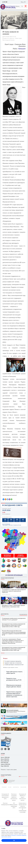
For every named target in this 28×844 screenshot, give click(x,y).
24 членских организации (14, 575)
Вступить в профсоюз (7, 556)
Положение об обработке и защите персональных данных (22, 797)
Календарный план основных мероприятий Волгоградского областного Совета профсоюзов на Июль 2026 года (13, 649)
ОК (14, 840)
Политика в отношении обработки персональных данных (14, 797)
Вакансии (23, 787)
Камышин (21, 48)
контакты (16, 787)
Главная (4, 787)
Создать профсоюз (20, 556)
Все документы (23, 614)
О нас (9, 787)
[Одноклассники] (5, 499)
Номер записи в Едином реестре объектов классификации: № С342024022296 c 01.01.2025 (22, 808)
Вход (22, 2)
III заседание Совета (12, 505)
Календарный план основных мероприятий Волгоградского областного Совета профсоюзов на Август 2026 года (13, 625)
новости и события (9, 38)
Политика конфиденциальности (5, 804)
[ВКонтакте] (3, 499)
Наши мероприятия (7, 578)
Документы (4, 614)
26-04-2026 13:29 (6, 608)
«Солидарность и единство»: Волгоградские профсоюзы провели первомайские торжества (14, 591)
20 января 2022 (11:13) (10, 36)
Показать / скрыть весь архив (9, 769)
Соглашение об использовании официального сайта (5, 796)
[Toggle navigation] (25, 6)
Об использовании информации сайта (13, 805)
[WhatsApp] (11, 499)
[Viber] (9, 499)
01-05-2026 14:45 (6, 594)
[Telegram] (7, 499)
